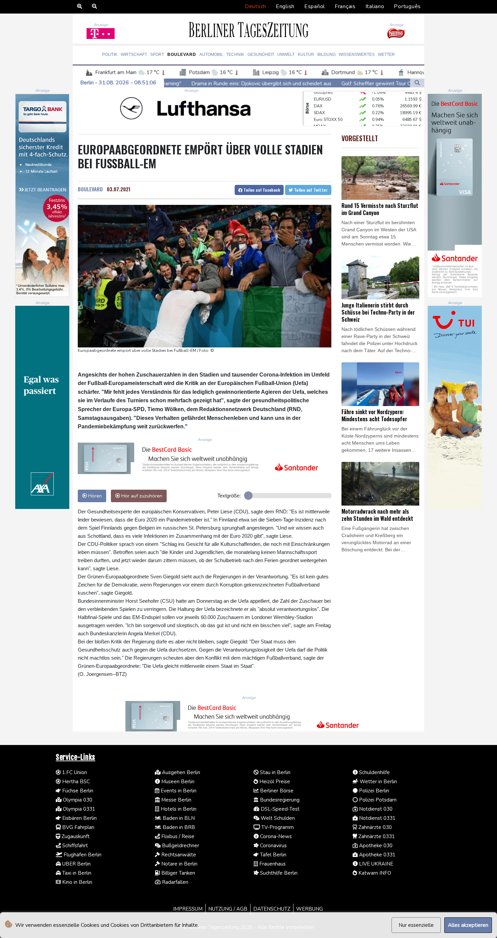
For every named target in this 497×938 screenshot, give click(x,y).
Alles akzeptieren (468, 925)
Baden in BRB (178, 827)
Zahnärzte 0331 (376, 836)
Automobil (211, 54)
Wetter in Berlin (377, 781)
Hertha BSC (75, 781)
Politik (109, 54)
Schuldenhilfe (374, 772)
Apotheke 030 (375, 845)
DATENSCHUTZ (271, 908)
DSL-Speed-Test (279, 809)
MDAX (320, 116)
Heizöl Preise (274, 781)
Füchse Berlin (77, 790)
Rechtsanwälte (178, 854)
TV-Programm (277, 827)
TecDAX (321, 123)
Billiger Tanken (177, 873)
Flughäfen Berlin (81, 854)
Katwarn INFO (374, 873)
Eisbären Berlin (79, 818)
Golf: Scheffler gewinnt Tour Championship (331, 83)
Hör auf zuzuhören (141, 495)
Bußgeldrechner (180, 845)
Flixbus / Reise (177, 836)
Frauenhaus (272, 863)
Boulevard (181, 54)
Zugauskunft (75, 836)
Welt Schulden (277, 818)
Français (345, 6)
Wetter (386, 54)
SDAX (319, 102)
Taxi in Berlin (76, 873)
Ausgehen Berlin (180, 772)
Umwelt (285, 54)
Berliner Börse (276, 790)
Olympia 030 (77, 799)
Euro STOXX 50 (328, 109)
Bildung (326, 54)
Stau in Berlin (274, 772)
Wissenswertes (357, 54)
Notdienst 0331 (377, 818)
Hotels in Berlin (177, 809)
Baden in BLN (178, 818)
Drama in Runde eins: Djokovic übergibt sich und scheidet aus (202, 83)
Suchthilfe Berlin (278, 873)
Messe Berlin (175, 799)
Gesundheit (260, 54)
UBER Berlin (76, 863)
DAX (318, 96)
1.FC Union (74, 772)
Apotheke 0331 (377, 854)
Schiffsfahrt (74, 845)
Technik (235, 54)
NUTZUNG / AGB (227, 908)
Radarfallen (174, 882)
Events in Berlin (177, 790)
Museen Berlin (177, 781)
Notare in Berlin (178, 863)
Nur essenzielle (416, 925)
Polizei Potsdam (377, 799)
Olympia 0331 (78, 809)
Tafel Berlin (272, 854)
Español (314, 6)
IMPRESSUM (188, 908)
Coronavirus (273, 845)
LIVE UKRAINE (375, 863)
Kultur (306, 54)
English (285, 6)
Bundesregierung (279, 799)
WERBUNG (309, 908)
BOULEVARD (90, 189)
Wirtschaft (134, 54)
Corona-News (275, 836)
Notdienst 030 (375, 809)
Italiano (374, 6)
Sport (157, 54)
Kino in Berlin (76, 882)
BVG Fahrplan (77, 827)
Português (407, 6)
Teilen (261, 190)
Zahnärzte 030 (374, 827)
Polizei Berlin (373, 790)
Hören (94, 495)
